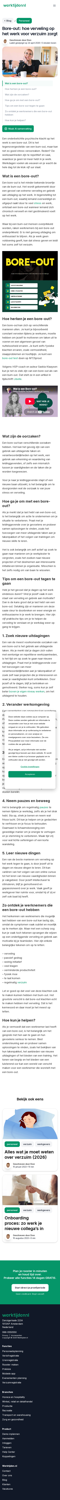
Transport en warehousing (16, 1415)
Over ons (7, 1475)
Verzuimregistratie (11, 1382)
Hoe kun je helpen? (15, 120)
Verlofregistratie (10, 1355)
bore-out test (10, 358)
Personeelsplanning (12, 1351)
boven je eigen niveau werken (27, 691)
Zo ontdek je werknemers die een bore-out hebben (28, 113)
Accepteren (30, 774)
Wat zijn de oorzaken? (17, 94)
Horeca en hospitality (13, 1397)
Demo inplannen (11, 1434)
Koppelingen (8, 1456)
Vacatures (7, 1488)
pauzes (44, 807)
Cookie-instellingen (30, 767)
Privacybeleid (14, 741)
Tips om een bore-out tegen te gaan (25, 105)
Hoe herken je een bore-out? (21, 89)
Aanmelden (8, 1438)
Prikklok (6, 1369)
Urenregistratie (10, 1360)
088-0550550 (9, 1332)
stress (37, 203)
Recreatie (7, 1410)
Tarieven (6, 1447)
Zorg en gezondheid (12, 1419)
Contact (6, 1471)
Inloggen (6, 1443)
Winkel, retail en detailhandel (17, 1401)
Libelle (17, 378)
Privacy (5, 1335)
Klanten (6, 1484)
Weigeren (30, 781)
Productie (7, 1406)
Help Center (8, 1451)
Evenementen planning (14, 1378)
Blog (4, 1479)
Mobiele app (8, 1373)
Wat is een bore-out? (16, 83)
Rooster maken (10, 1364)
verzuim (22, 982)
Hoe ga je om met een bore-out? (22, 100)
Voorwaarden (16, 1335)
